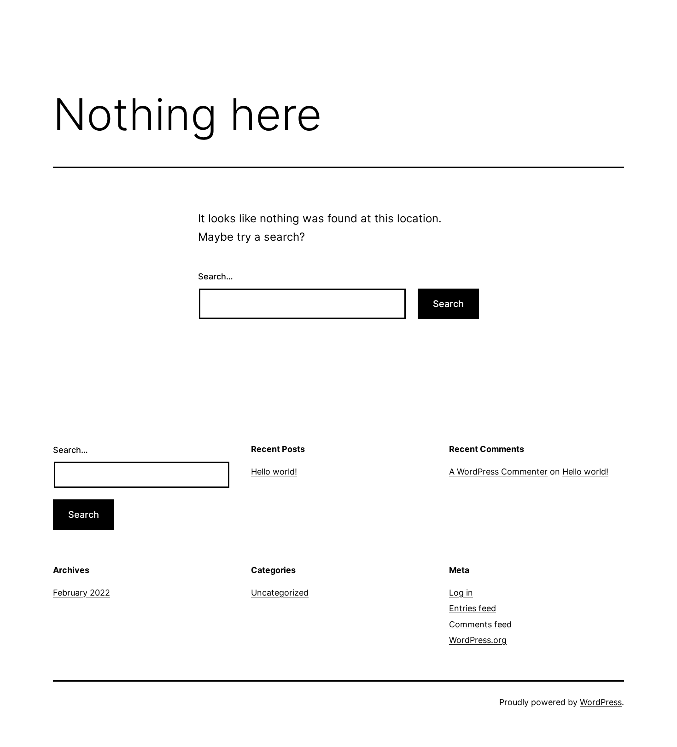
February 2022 (81, 592)
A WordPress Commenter (498, 471)
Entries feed (472, 608)
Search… (215, 276)
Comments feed (480, 624)
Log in (461, 592)
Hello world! (274, 471)
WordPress (601, 702)
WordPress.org (478, 640)
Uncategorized (280, 592)
